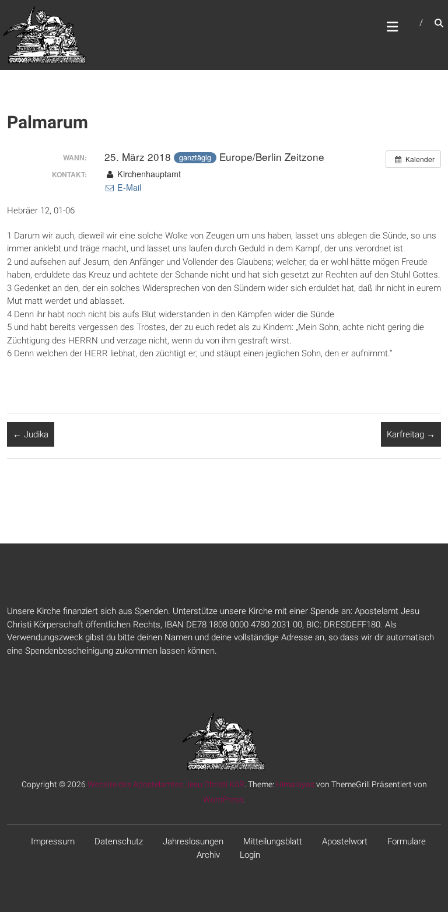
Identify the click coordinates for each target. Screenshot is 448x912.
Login (250, 855)
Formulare (406, 841)
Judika (30, 434)
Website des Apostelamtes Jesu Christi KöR (166, 784)
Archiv (208, 855)
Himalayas (295, 784)
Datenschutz (118, 841)
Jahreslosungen (193, 841)
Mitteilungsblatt (272, 841)
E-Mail (128, 187)
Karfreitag (411, 434)
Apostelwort (345, 841)
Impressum (53, 841)
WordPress (223, 799)
